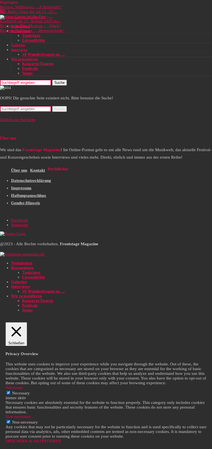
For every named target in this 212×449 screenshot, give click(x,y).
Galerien (18, 45)
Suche (59, 83)
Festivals (30, 68)
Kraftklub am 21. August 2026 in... (30, 21)
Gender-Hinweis (25, 203)
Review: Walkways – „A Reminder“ (31, 7)
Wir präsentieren (24, 59)
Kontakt (37, 170)
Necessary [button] (14, 387)
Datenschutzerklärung (31, 180)
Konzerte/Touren (37, 63)
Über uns (19, 170)
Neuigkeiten (20, 26)
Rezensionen (20, 31)
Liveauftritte (33, 40)
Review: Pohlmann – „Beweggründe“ (32, 30)
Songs (27, 73)
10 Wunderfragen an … (43, 54)
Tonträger (31, 35)
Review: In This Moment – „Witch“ (30, 26)
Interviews (19, 50)
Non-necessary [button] (18, 416)
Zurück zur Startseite (18, 119)
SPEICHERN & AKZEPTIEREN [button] (33, 441)
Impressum (21, 188)
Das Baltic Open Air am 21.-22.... (29, 11)
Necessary (21, 393)
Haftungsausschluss (28, 195)
